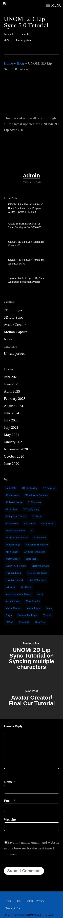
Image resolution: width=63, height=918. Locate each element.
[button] (53, 7)
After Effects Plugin (15, 530)
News (8, 339)
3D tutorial (29, 523)
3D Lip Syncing (31, 509)
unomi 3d (24, 622)
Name (10, 782)
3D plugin (37, 516)
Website (10, 819)
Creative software (40, 566)
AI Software (40, 537)
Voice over (40, 622)
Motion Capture (16, 332)
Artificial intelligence (34, 551)
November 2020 (16, 449)
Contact (29, 901)
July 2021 (11, 427)
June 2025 (11, 384)
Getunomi (10, 587)
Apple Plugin (12, 551)
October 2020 (14, 456)
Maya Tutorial (33, 601)
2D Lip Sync (13, 310)
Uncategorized (24, 40)
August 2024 (13, 406)
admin (11, 34)
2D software (49, 488)
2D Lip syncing (29, 488)
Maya (40, 594)
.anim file (11, 488)
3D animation (12, 495)
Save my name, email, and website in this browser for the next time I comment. (31, 848)
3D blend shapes (14, 502)
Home (8, 63)
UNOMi (9, 622)
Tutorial (47, 615)
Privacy (40, 901)
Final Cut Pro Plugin (37, 573)
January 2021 (14, 442)
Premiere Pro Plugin (27, 615)
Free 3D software (37, 580)
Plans (18, 901)
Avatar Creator (15, 324)
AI (32, 530)
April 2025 (12, 391)
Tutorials (10, 346)
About (9, 901)
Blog (20, 63)
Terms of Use (13, 908)
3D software (12, 523)
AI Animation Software (17, 537)
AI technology (13, 544)
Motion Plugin (33, 608)
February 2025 (15, 398)
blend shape (31, 559)
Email (9, 801)
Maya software (13, 601)
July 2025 (11, 377)
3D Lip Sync (13, 317)
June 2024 (11, 413)
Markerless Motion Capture (18, 594)
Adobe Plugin (47, 523)
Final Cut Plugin (13, 573)
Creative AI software (16, 566)
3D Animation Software (36, 495)
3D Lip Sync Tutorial (16, 516)
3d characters (34, 502)
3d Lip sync (11, 509)
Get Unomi (26, 587)
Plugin (9, 615)
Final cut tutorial (14, 580)
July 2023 (11, 420)
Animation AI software (37, 544)
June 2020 (11, 463)
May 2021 (11, 435)
